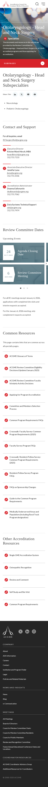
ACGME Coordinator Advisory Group (17, 764)
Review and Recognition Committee (16, 742)
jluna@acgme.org (14, 173)
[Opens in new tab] (21, 632)
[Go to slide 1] (21, 288)
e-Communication (10, 704)
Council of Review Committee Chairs (17, 728)
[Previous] (2, 263)
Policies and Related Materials (14, 679)
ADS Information (9, 656)
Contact (6, 665)
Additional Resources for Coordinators (17, 769)
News (5, 694)
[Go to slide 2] (24, 288)
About (5, 651)
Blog (5, 699)
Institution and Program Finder (14, 670)
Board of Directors (10, 723)
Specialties (13, 38)
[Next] (46, 263)
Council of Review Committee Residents (18, 733)
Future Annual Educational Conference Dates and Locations (21, 748)
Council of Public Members (13, 737)
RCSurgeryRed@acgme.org (15, 140)
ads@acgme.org (14, 207)
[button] (37, 4)
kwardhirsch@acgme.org (18, 154)
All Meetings (8, 719)
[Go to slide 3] (27, 288)
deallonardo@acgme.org (17, 191)
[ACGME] (16, 4)
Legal (5, 674)
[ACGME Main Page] (8, 632)
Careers (6, 660)
